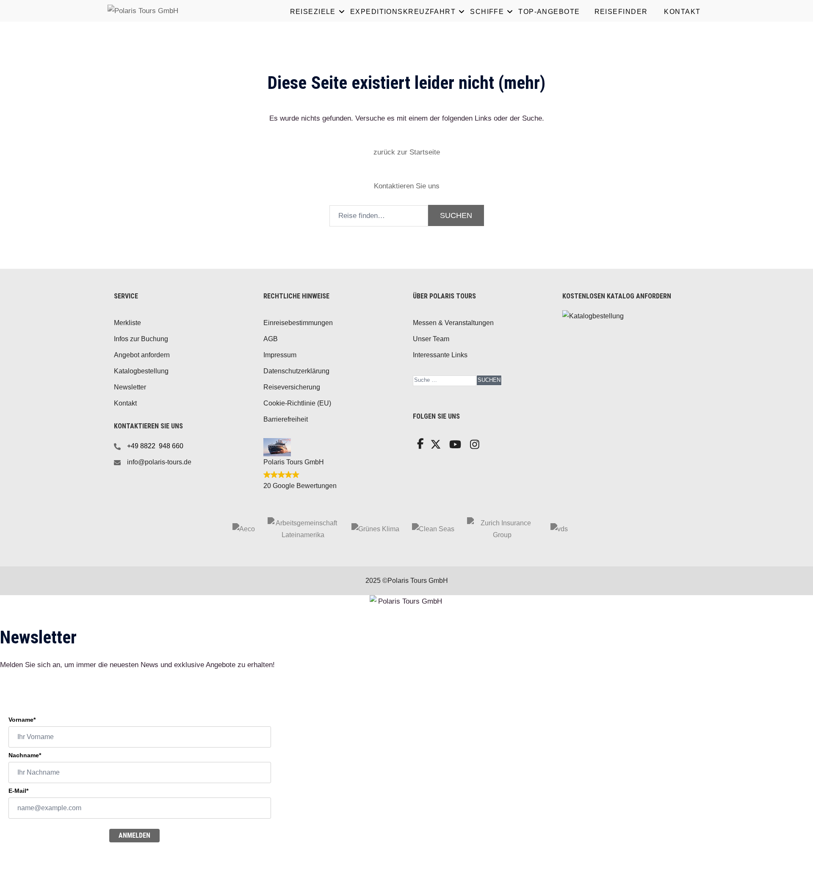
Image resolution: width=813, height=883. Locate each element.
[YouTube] (454, 446)
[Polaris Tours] (177, 10)
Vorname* (22, 719)
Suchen (489, 380)
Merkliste (127, 322)
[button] (406, 152)
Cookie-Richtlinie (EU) (297, 403)
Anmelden (134, 835)
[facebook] (419, 446)
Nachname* (24, 755)
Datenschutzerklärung (296, 371)
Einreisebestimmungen (298, 322)
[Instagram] (474, 446)
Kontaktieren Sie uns (407, 186)
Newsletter (130, 387)
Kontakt (125, 403)
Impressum (279, 355)
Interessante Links (440, 355)
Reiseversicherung (291, 387)
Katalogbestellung (141, 371)
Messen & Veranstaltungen (453, 322)
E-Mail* (18, 790)
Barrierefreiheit (285, 419)
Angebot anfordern (142, 355)
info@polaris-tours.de (159, 462)
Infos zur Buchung (141, 338)
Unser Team (431, 338)
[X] (434, 446)
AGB (270, 338)
